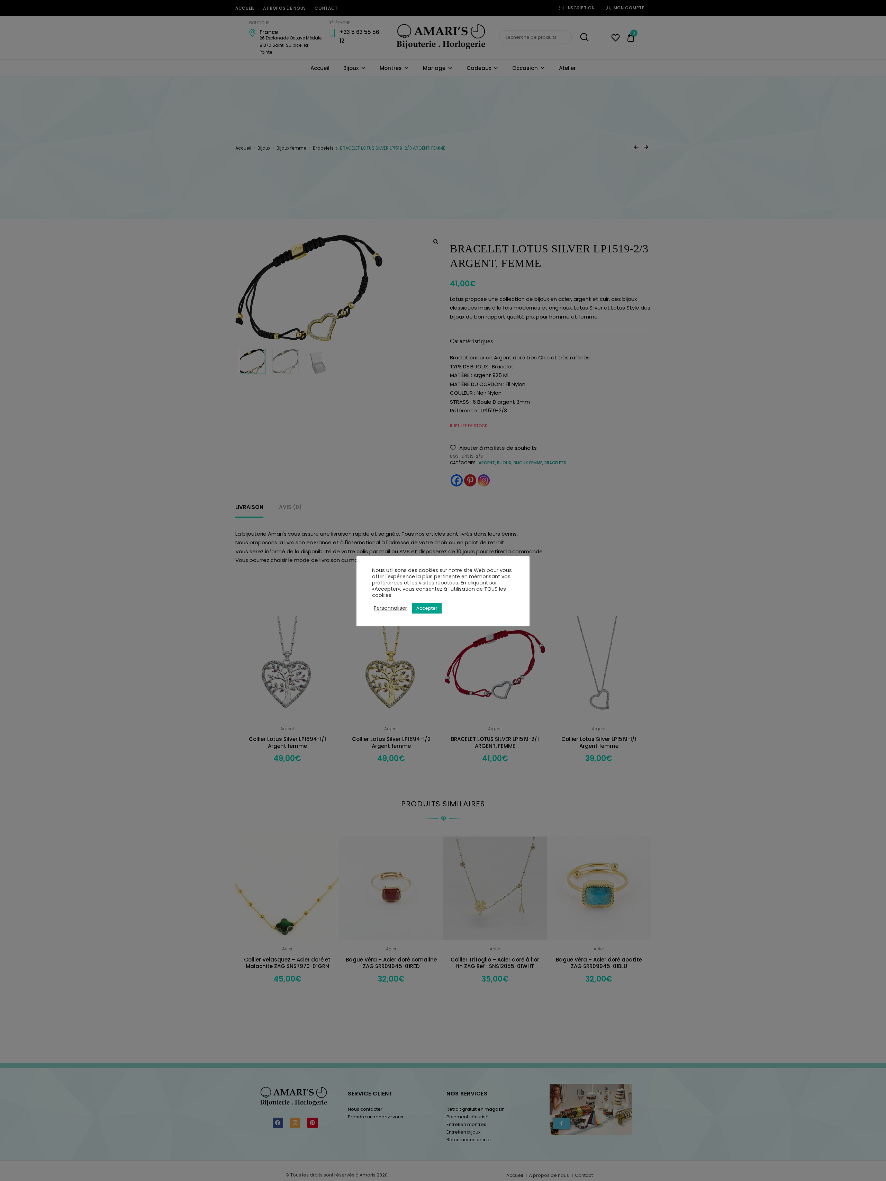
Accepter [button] (426, 608)
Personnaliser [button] (390, 608)
